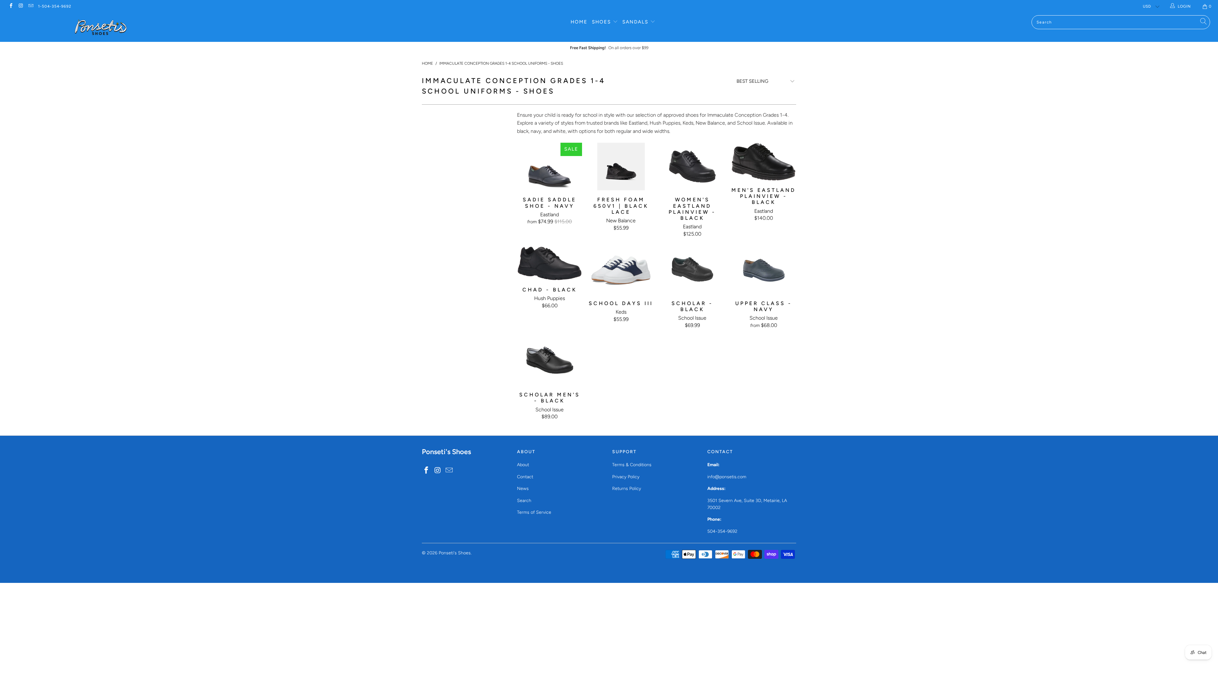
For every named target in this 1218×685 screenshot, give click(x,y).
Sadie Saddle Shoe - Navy (549, 166)
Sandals (636, 22)
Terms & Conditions (632, 464)
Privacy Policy (625, 477)
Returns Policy (626, 488)
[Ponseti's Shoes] (100, 27)
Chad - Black (549, 263)
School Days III (620, 270)
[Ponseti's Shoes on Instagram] (20, 6)
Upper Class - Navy (763, 270)
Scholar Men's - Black (549, 361)
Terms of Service (534, 512)
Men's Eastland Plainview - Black (763, 162)
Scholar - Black (692, 270)
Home (579, 22)
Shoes (602, 22)
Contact (525, 477)
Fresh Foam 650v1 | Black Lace (620, 166)
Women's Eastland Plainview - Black (692, 166)
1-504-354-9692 (54, 6)
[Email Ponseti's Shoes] (30, 6)
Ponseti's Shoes (455, 553)
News (523, 488)
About (523, 464)
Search (524, 500)
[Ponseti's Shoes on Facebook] (10, 6)
